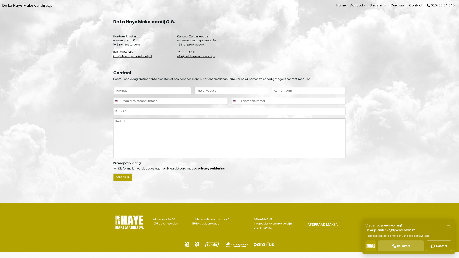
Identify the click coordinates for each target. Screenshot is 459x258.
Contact (415, 5)
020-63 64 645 (442, 5)
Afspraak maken (322, 224)
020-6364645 (263, 219)
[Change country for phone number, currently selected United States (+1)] (117, 101)
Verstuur (122, 177)
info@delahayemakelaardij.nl (132, 56)
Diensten (377, 5)
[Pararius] (264, 246)
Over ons (398, 5)
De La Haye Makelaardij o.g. (27, 5)
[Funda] (212, 246)
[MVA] (197, 246)
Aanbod (356, 5)
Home (341, 5)
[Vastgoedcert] (236, 246)
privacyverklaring (211, 168)
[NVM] (187, 246)
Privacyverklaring (128, 163)
